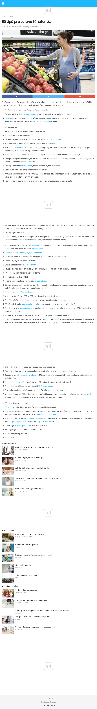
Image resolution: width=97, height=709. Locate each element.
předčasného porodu (30, 304)
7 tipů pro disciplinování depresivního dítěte (31, 600)
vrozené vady (37, 249)
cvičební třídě (40, 281)
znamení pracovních (23, 425)
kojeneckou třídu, (19, 382)
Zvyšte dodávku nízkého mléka (26, 575)
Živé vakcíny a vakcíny (23, 565)
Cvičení (8, 118)
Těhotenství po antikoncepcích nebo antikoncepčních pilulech (38, 478)
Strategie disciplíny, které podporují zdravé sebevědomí (35, 627)
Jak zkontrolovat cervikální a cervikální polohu (32, 468)
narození (87, 394)
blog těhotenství (29, 265)
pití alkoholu (34, 245)
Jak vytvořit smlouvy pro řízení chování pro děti (32, 617)
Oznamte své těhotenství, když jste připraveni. (24, 253)
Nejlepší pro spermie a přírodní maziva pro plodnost (34, 447)
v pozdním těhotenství (29, 375)
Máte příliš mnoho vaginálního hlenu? (29, 489)
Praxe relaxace (11, 407)
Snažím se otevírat (7, 16)
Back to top (48, 698)
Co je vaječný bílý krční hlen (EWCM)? (29, 458)
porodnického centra (31, 418)
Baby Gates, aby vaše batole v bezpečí (29, 534)
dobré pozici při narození (45, 414)
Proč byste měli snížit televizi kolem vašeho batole (34, 555)
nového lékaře (26, 166)
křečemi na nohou (45, 386)
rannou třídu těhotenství (24, 292)
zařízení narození (26, 300)
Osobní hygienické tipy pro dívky (27, 545)
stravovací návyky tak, (29, 114)
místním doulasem (24, 308)
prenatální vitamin (22, 147)
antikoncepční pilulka (52, 139)
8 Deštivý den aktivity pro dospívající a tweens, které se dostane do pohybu (43, 610)
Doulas (56, 308)
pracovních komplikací (42, 121)
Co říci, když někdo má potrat (26, 590)
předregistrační (18, 421)
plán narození (46, 421)
